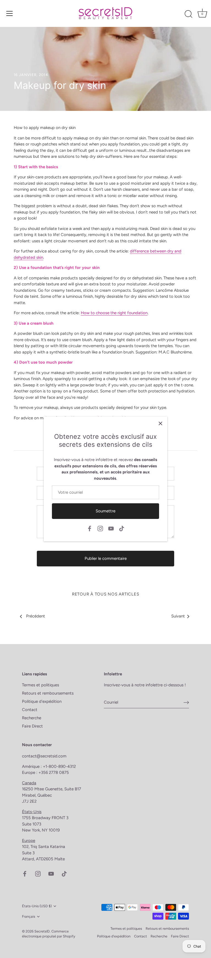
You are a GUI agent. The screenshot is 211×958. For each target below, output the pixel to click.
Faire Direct (32, 726)
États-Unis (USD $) (37, 906)
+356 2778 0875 (53, 772)
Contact (29, 709)
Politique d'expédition (42, 701)
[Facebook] (89, 528)
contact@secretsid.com (44, 756)
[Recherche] (188, 14)
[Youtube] (111, 528)
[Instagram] (100, 528)
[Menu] (10, 13)
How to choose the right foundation (114, 312)
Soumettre (105, 511)
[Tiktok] (121, 528)
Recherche (31, 717)
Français (28, 916)
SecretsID (42, 931)
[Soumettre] (186, 702)
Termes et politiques (40, 684)
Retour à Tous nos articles (105, 594)
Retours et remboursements (48, 693)
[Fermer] (160, 423)
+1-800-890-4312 (60, 766)
